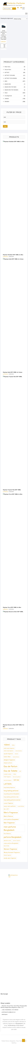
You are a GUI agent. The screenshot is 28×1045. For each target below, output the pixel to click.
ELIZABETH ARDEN (7, 774)
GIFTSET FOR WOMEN (11, 78)
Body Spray (7, 66)
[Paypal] (10, 997)
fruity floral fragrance (7, 780)
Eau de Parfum (10, 766)
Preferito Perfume (16, 3)
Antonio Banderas (18, 750)
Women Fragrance (10, 849)
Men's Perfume (8, 816)
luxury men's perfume (10, 806)
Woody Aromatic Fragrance (12, 852)
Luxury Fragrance (8, 803)
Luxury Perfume (21, 806)
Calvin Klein (7, 757)
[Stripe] (18, 997)
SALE (6, 92)
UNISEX (7, 98)
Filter (5, 126)
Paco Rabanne (7, 833)
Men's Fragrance (11, 812)
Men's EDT (6, 809)
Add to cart (4, 46)
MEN (6, 81)
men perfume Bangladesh (10, 828)
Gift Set (16, 780)
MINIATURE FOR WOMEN (11, 90)
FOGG (14, 774)
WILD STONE (6, 845)
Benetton (16, 753)
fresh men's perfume (16, 776)
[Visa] (7, 997)
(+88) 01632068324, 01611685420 (9, 1009)
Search (14, 8)
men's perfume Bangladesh (11, 819)
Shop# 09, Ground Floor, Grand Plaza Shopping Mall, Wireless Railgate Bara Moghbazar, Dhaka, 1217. (14, 1006)
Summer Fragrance (16, 840)
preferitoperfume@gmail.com (8, 1012)
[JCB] (20, 997)
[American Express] (2, 997)
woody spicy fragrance (10, 858)
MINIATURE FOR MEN (10, 87)
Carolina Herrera (16, 756)
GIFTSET (7, 72)
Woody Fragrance (7, 855)
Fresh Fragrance (7, 776)
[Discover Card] (15, 997)
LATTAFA (7, 783)
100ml (7, 744)
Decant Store (8, 69)
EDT (20, 771)
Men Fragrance (9, 822)
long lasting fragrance (9, 787)
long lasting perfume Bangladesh (11, 794)
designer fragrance (9, 760)
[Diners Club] (12, 997)
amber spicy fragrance (9, 748)
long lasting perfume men (11, 797)
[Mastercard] (4, 997)
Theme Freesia (19, 1041)
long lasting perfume (11, 790)
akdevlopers (4, 1014)
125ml (13, 745)
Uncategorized (8, 95)
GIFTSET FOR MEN (10, 75)
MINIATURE (8, 84)
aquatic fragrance (8, 753)
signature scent (7, 840)
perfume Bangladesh (12, 837)
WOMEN (7, 101)
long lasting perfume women (12, 800)
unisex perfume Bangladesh (11, 843)
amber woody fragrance (8, 750)
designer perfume (8, 763)
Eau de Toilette (10, 770)
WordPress (14, 1043)
